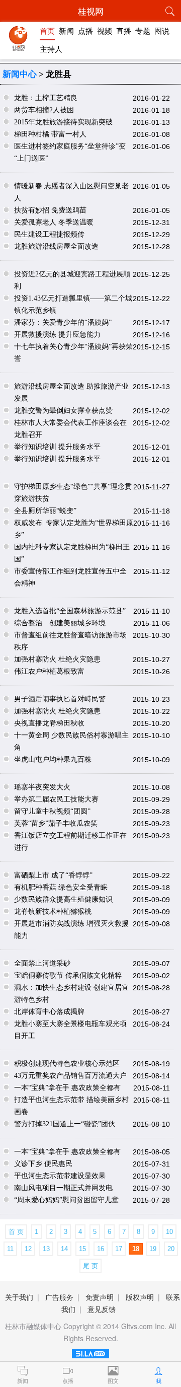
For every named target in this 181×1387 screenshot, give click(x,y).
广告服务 (59, 1297)
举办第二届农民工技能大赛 (56, 799)
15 (82, 1249)
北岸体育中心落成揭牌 (49, 1011)
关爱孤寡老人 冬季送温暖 (54, 222)
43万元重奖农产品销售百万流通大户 (70, 1075)
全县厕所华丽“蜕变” (45, 511)
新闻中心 (20, 74)
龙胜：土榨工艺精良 (45, 98)
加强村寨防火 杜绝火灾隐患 (57, 659)
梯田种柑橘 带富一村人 (50, 134)
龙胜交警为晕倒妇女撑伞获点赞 (63, 410)
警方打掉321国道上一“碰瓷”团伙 (64, 1124)
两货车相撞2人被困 (44, 110)
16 (100, 1249)
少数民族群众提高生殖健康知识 (63, 899)
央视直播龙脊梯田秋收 (49, 723)
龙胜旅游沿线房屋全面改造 (56, 246)
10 (169, 1231)
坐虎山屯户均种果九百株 (53, 759)
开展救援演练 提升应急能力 (57, 334)
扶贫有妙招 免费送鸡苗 (50, 210)
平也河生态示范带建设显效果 (60, 1176)
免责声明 (99, 1297)
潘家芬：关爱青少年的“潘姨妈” (63, 322)
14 (64, 1249)
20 (170, 1249)
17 (118, 1249)
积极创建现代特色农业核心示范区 (67, 1063)
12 (28, 1249)
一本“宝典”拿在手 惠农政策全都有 (67, 1087)
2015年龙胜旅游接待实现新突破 (63, 122)
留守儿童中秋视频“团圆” (52, 811)
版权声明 (140, 1297)
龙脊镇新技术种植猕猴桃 (53, 911)
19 (152, 1249)
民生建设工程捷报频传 (49, 234)
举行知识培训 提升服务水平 (57, 447)
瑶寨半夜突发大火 (42, 787)
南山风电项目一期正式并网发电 (63, 1188)
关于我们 (19, 1297)
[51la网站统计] (90, 1355)
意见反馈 (101, 1309)
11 (10, 1249)
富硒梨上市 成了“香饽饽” (53, 875)
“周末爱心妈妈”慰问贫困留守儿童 (66, 1200)
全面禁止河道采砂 (42, 963)
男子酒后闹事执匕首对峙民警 (60, 699)
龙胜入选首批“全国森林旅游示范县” (70, 611)
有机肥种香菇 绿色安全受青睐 (61, 887)
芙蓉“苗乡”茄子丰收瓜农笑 (56, 823)
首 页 (16, 1231)
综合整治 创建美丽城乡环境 (60, 623)
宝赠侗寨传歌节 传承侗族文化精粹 (68, 975)
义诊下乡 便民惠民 (43, 1163)
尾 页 (90, 1266)
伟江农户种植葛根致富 (49, 671)
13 (46, 1249)
